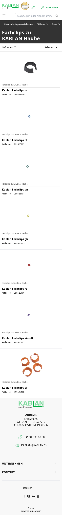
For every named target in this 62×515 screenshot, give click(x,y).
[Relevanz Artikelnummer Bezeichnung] (48, 47)
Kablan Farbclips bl (14, 140)
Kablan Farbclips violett (17, 338)
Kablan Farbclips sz (14, 90)
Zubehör (56, 24)
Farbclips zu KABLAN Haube (15, 85)
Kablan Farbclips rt (14, 288)
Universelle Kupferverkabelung (18, 24)
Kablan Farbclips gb (15, 239)
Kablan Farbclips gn (15, 189)
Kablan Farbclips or (14, 387)
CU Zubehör (42, 24)
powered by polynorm (31, 511)
